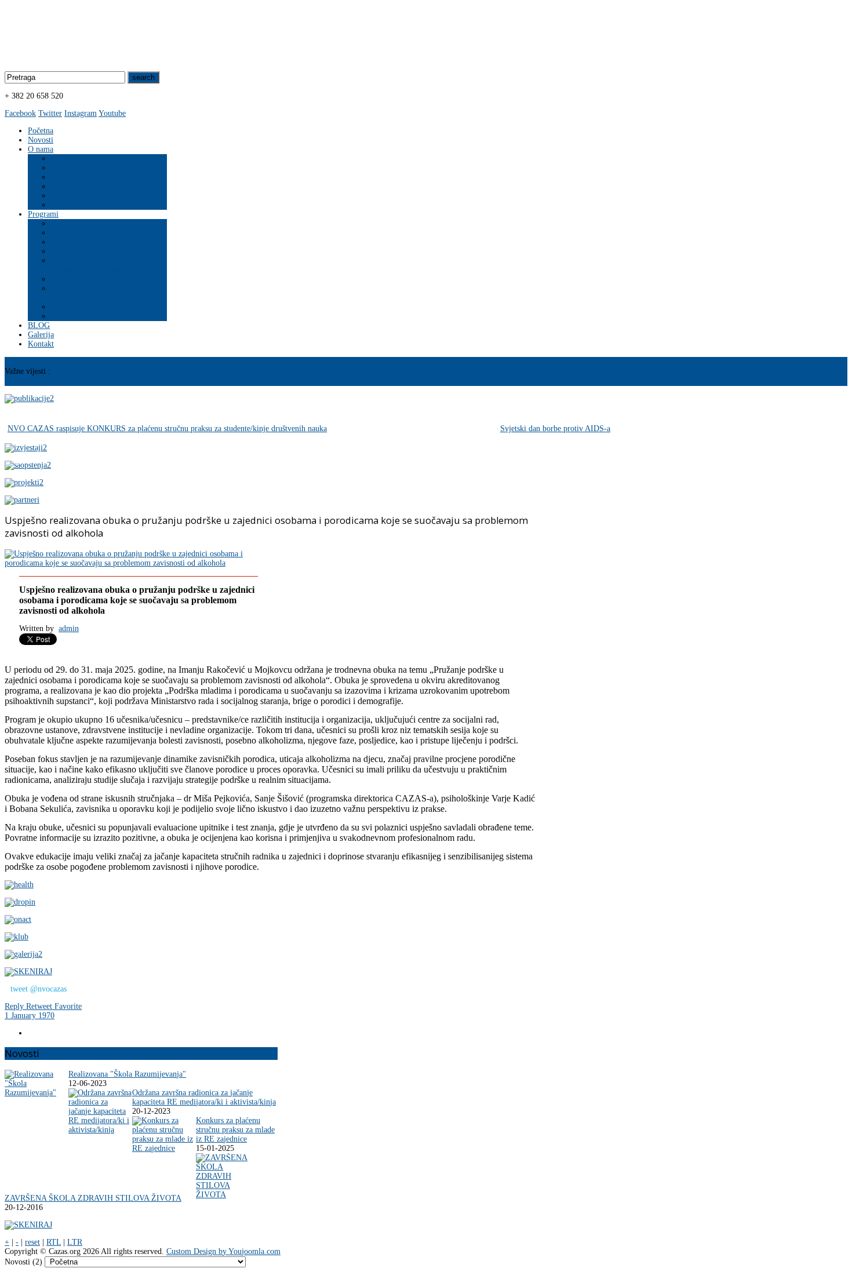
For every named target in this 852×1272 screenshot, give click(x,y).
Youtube (112, 113)
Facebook (20, 113)
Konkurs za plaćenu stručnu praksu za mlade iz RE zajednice (235, 1129)
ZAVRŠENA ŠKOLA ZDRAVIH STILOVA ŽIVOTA (93, 1198)
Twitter (50, 113)
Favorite (68, 1006)
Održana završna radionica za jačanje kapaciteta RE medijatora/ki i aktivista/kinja (204, 1097)
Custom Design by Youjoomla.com (223, 1251)
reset (32, 1242)
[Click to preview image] (137, 563)
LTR (74, 1242)
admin (69, 628)
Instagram (80, 113)
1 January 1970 (29, 1015)
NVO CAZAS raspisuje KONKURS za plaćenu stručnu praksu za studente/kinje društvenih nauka (167, 428)
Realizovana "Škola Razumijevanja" (127, 1074)
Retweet (40, 1006)
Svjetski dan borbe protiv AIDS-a (555, 428)
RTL (53, 1242)
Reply (15, 1006)
